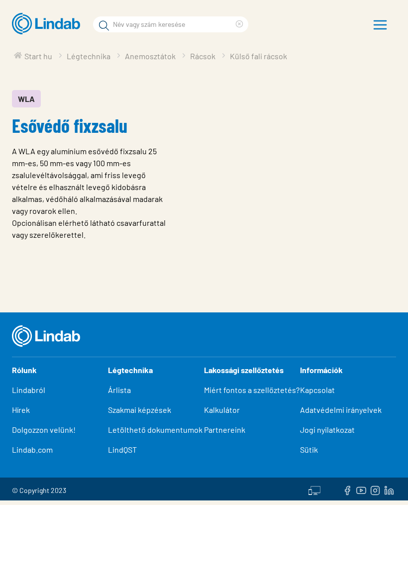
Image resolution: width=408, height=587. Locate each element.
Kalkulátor (222, 409)
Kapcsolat (317, 389)
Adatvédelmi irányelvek (341, 409)
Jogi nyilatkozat (327, 429)
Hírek (21, 409)
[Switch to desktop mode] (314, 489)
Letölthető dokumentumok (155, 429)
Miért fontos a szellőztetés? (252, 389)
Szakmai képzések (139, 409)
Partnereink (224, 429)
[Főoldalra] (48, 24)
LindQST (122, 449)
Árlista (119, 389)
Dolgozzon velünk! (44, 429)
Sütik (309, 449)
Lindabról (28, 389)
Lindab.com (32, 449)
